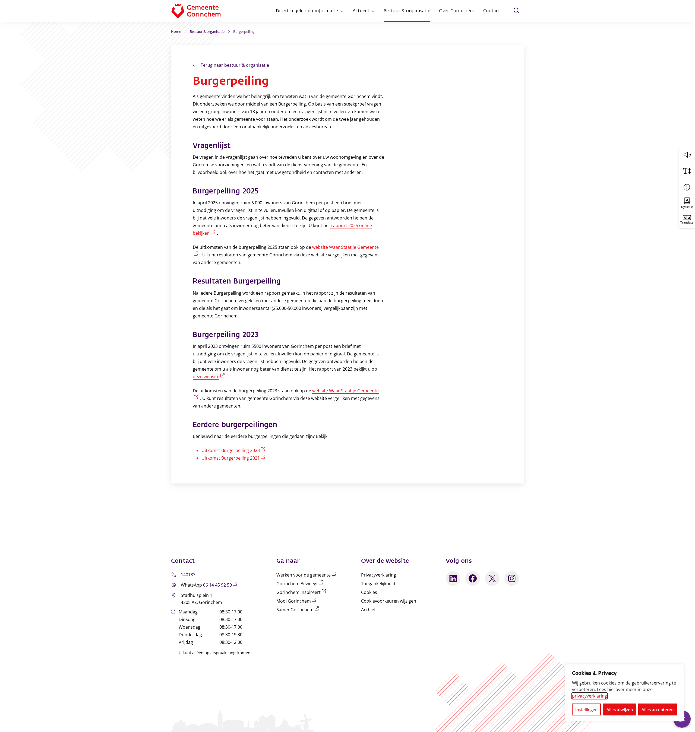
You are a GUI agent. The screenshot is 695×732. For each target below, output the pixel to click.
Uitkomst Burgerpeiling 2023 (234, 450)
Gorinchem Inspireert (302, 592)
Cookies (369, 592)
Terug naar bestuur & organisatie (235, 65)
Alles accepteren (658, 709)
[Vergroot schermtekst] (687, 171)
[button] (687, 155)
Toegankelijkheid (378, 584)
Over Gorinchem (457, 10)
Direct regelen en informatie (307, 10)
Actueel (361, 10)
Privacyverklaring (378, 575)
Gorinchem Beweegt (300, 584)
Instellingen (586, 709)
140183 (188, 575)
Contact (491, 10)
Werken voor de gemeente (307, 575)
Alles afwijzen (619, 709)
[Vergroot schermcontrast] (687, 187)
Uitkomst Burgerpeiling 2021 (234, 458)
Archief (368, 610)
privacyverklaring (589, 696)
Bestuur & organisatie (407, 10)
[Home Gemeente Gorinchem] (200, 11)
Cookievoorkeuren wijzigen (388, 601)
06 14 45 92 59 (221, 585)
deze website (210, 377)
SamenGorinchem (298, 610)
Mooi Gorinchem (297, 601)
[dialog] (624, 692)
